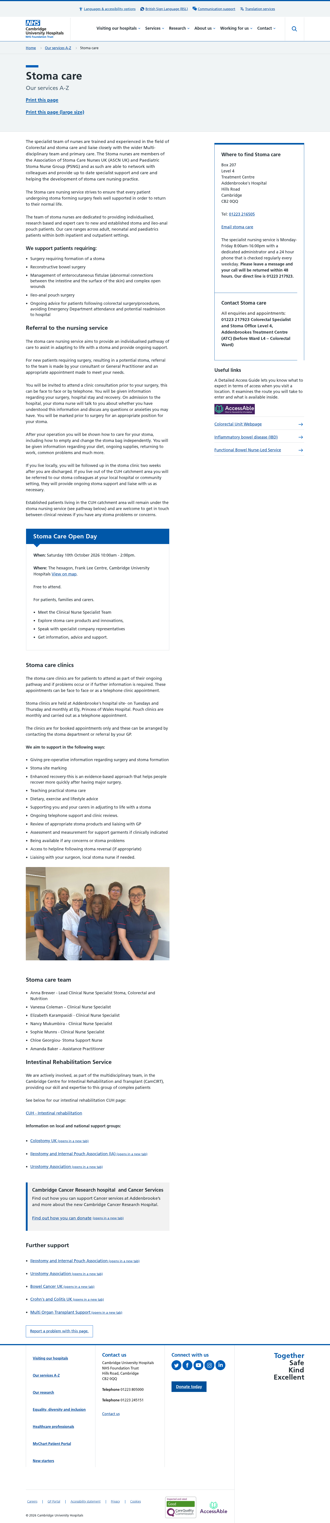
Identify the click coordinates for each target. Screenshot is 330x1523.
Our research (43, 1392)
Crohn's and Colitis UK (67, 1299)
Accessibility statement (85, 1501)
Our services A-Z (58, 48)
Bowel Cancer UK (62, 1286)
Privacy (115, 1501)
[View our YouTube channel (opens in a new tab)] (199, 1366)
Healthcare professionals (53, 1426)
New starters (43, 1460)
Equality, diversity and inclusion (59, 1409)
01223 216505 (242, 214)
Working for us (234, 28)
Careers (32, 1501)
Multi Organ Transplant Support (76, 1312)
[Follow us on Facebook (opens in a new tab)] (188, 1366)
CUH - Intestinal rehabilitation (54, 1113)
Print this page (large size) (55, 112)
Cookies (135, 1501)
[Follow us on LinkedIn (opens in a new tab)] (221, 1366)
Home (31, 48)
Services (153, 28)
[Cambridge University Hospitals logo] (48, 29)
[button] (107, 9)
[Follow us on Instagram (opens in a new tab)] (210, 1366)
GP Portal (54, 1501)
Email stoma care (237, 227)
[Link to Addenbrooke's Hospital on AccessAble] (214, 1507)
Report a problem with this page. (59, 1331)
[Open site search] (294, 29)
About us (203, 28)
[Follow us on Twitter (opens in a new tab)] (177, 1366)
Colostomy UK (59, 1140)
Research (177, 28)
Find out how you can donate (78, 1218)
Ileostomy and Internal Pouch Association (85, 1260)
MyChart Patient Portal (52, 1443)
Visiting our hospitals (117, 28)
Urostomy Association (66, 1166)
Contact (264, 28)
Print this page (42, 100)
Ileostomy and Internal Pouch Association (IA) (88, 1153)
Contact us (111, 1414)
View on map (64, 574)
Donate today (189, 1386)
